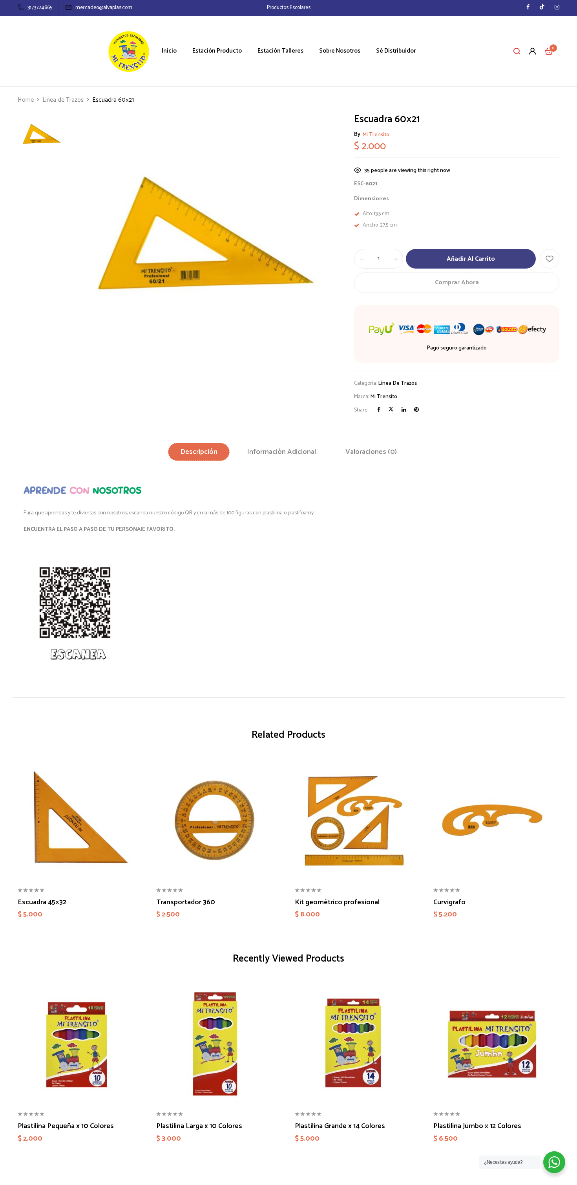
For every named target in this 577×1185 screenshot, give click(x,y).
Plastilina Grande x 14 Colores (340, 1126)
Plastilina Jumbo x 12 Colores (477, 1126)
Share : (361, 410)
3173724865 (39, 7)
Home (26, 100)
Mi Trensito (375, 134)
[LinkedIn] (404, 410)
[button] (549, 51)
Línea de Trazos (63, 100)
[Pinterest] (416, 410)
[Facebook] (378, 410)
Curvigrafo (449, 902)
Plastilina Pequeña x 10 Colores (66, 1126)
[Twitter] (391, 410)
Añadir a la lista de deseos (549, 259)
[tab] (199, 452)
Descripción (198, 452)
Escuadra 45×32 (42, 902)
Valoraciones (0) (371, 452)
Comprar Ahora (457, 282)
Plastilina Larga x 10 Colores (199, 1126)
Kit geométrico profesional (337, 902)
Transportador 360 (185, 902)
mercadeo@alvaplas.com (103, 7)
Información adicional (281, 452)
